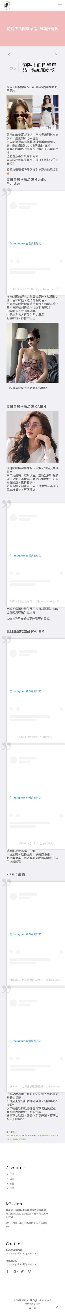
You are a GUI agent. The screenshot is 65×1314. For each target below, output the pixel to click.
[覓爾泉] (7, 5)
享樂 (12, 1188)
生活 (12, 1174)
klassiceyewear (49, 1135)
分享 (12, 1178)
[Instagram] (35, 1308)
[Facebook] (30, 1308)
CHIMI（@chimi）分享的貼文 (36, 736)
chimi (38, 1135)
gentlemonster (13, 1135)
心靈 (12, 1183)
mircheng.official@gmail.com (21, 1264)
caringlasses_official (16, 1138)
